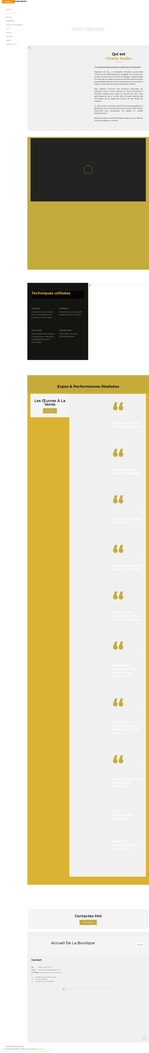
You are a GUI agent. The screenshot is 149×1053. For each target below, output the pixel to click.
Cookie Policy (40, 1049)
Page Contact (88, 922)
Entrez (140, 945)
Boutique (50, 411)
